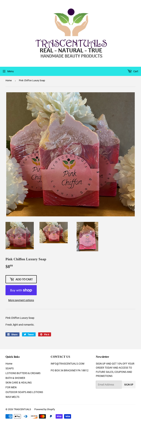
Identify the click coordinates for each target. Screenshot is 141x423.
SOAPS (10, 368)
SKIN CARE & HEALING (19, 382)
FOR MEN (11, 387)
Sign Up (128, 384)
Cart (135, 71)
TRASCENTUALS (22, 409)
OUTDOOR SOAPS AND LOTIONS (24, 392)
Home (9, 80)
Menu (10, 71)
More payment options (21, 300)
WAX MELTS (12, 396)
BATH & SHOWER (15, 377)
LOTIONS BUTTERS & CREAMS (23, 373)
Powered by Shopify (44, 409)
